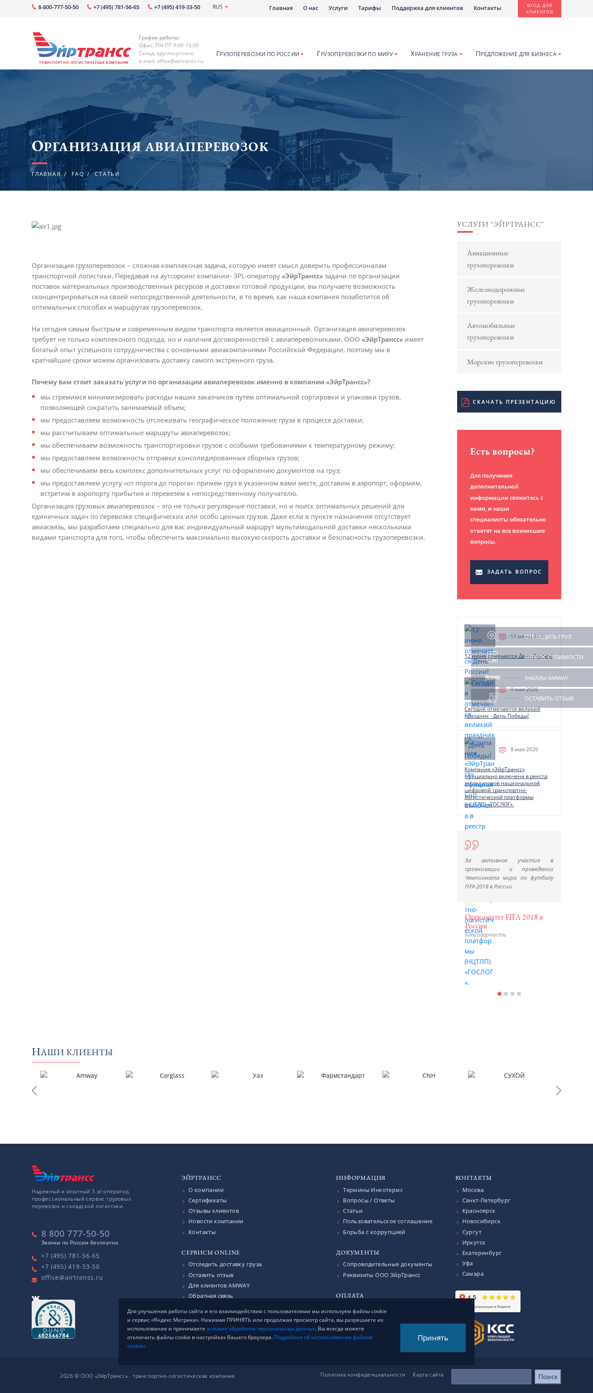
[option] (509, 885)
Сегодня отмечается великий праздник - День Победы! (502, 712)
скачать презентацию (514, 402)
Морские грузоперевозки (505, 361)
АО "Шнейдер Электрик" (505, 969)
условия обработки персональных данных (261, 1328)
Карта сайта (428, 1374)
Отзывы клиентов (213, 1211)
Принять (433, 1338)
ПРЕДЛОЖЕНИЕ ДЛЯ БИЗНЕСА (516, 53)
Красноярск (479, 1211)
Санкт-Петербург (486, 1200)
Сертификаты (207, 1200)
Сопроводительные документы (387, 1264)
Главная (281, 8)
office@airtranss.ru (72, 1277)
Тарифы (369, 8)
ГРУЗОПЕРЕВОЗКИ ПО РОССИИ (258, 53)
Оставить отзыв (211, 1275)
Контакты (487, 8)
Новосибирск (481, 1221)
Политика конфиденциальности (362, 1374)
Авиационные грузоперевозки (490, 258)
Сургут (471, 1232)
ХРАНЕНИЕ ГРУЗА (434, 53)
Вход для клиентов (539, 8)
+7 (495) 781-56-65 (116, 7)
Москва (473, 1190)
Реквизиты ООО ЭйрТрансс (381, 1275)
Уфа (467, 1263)
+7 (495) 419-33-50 (177, 7)
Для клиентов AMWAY (219, 1285)
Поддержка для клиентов (427, 8)
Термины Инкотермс (373, 1190)
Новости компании (215, 1221)
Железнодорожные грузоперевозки (496, 295)
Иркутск (474, 1242)
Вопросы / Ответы (369, 1200)
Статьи (352, 1211)
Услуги (338, 8)
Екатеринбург (482, 1253)
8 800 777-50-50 (75, 1233)
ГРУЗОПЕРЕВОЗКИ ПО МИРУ (355, 53)
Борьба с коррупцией (374, 1232)
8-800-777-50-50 (58, 7)
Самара (473, 1273)
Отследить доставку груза (225, 1264)
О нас (310, 8)
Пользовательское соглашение (387, 1221)
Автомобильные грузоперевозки (491, 331)
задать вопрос (514, 571)
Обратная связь (211, 1296)
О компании (206, 1190)
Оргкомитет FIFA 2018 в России (504, 921)
